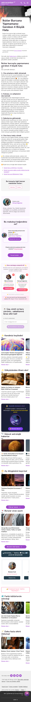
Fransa (17, 689)
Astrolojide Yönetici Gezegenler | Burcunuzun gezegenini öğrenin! (12, 354)
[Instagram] (14, 675)
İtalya (22, 689)
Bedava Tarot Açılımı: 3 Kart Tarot (12, 651)
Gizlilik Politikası (23, 686)
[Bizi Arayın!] (24, 3)
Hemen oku (4, 364)
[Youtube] (17, 675)
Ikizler (19, 187)
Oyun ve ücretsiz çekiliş (13, 681)
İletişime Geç (12, 577)
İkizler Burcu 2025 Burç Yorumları (13, 168)
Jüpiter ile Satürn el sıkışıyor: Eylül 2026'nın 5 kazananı (10, 388)
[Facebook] (11, 675)
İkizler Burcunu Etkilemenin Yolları (13, 174)
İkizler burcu (13, 56)
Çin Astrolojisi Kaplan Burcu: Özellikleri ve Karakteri (10, 617)
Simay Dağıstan (18, 50)
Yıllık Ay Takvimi (13, 507)
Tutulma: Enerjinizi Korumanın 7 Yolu (11, 489)
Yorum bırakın (14, 255)
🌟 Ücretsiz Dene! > (15, 428)
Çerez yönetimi (13, 686)
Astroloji (12, 187)
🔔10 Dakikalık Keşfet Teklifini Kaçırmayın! (15, 589)
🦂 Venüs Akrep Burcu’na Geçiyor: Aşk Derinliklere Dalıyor (12, 454)
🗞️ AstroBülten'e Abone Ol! (15, 327)
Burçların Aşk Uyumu (13, 546)
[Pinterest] (20, 675)
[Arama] (21, 3)
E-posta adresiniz (9, 318)
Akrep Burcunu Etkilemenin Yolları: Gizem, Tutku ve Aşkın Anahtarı (11, 530)
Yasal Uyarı (5, 686)
